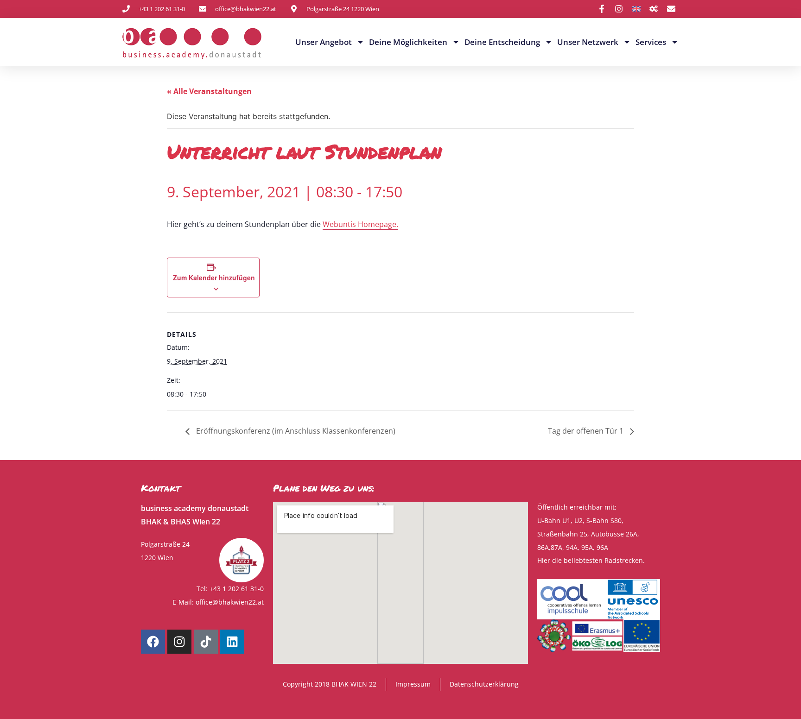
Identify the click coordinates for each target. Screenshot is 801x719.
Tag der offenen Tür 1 (586, 431)
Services (651, 42)
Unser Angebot (323, 42)
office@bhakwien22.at (230, 602)
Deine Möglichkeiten (408, 42)
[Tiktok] (206, 642)
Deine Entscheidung (502, 42)
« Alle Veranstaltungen (209, 91)
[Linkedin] (232, 642)
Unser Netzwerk (587, 42)
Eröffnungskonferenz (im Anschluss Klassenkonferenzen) (294, 431)
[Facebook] (153, 642)
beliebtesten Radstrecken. (604, 560)
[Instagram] (179, 642)
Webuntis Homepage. (360, 224)
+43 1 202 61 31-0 (237, 588)
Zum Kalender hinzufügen (214, 277)
